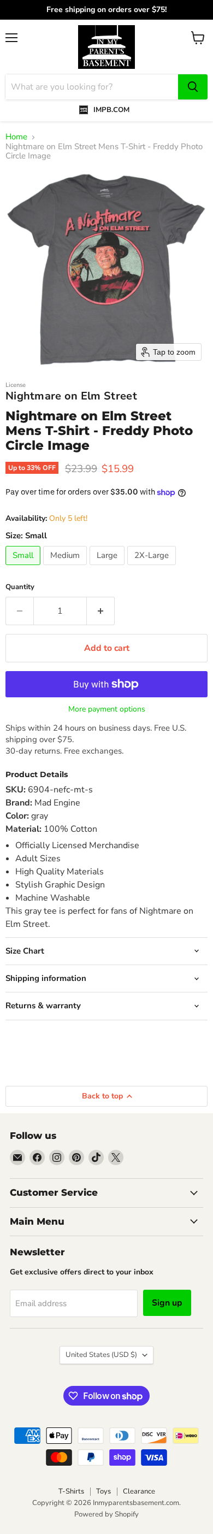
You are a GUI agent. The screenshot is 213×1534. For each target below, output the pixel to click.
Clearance (139, 1491)
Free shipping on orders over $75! (105, 9)
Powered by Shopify (106, 1514)
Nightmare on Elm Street (71, 396)
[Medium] (66, 567)
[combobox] (91, 86)
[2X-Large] (153, 567)
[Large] (108, 567)
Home (16, 137)
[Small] (24, 567)
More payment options (106, 709)
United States (101, 1355)
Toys (103, 1491)
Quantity (19, 587)
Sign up (167, 1303)
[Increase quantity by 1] (101, 611)
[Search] (193, 86)
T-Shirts (71, 1491)
